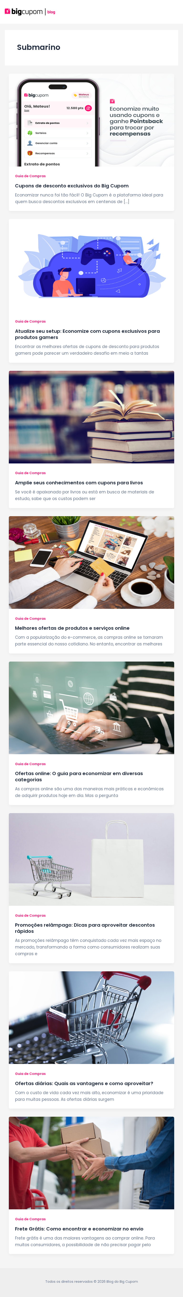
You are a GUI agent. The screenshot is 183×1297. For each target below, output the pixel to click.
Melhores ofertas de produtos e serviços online (72, 628)
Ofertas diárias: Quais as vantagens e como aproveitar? (84, 1083)
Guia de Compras (30, 176)
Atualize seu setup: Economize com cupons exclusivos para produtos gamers (87, 334)
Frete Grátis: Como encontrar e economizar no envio (79, 1228)
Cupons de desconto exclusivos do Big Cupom (72, 185)
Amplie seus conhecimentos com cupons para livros (79, 482)
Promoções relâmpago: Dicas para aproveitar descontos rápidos (85, 928)
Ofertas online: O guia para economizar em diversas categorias (79, 776)
